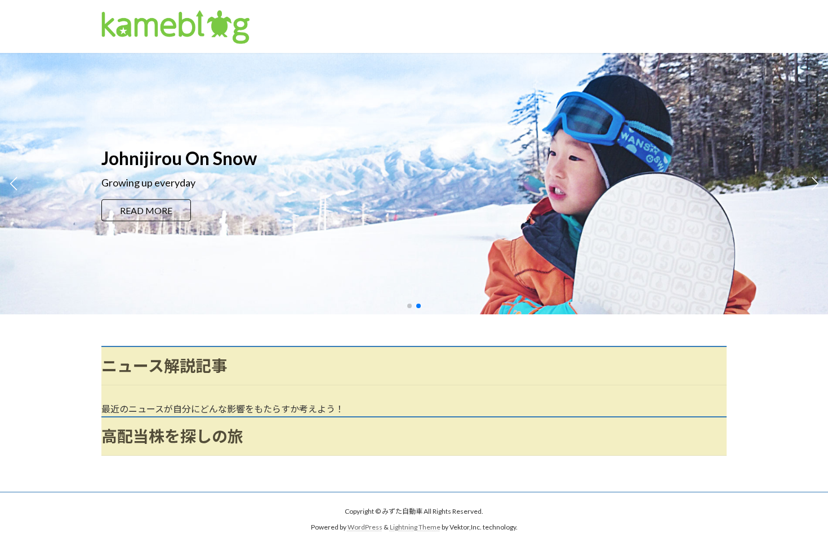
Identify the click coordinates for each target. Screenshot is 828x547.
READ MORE (146, 217)
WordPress (365, 527)
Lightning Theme (415, 527)
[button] (409, 306)
